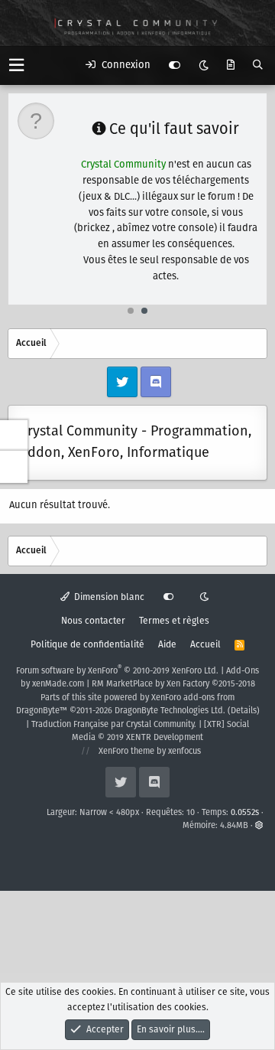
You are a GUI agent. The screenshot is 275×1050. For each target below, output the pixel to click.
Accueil (205, 645)
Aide (167, 645)
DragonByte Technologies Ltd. (170, 711)
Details (244, 711)
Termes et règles (174, 621)
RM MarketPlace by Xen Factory (173, 684)
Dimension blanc (108, 597)
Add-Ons (242, 671)
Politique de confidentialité (87, 645)
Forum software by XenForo (117, 671)
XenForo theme (126, 751)
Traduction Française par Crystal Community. (113, 725)
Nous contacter (93, 621)
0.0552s (245, 813)
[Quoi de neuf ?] (231, 66)
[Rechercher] (258, 66)
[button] (16, 65)
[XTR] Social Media (160, 731)
